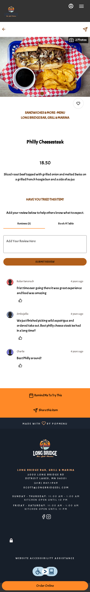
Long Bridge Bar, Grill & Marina (45, 448)
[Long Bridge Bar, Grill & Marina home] (11, 11)
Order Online (45, 586)
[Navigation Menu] (81, 6)
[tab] (24, 224)
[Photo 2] (48, 93)
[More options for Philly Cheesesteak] (78, 103)
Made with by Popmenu (35, 423)
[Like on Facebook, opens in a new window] (43, 517)
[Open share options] (85, 29)
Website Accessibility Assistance (45, 558)
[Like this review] (21, 300)
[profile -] (70, 6)
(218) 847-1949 (46, 483)
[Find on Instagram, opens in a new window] (48, 517)
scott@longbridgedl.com (46, 487)
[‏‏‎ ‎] (11, 535)
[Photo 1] (42, 93)
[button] (5, 29)
